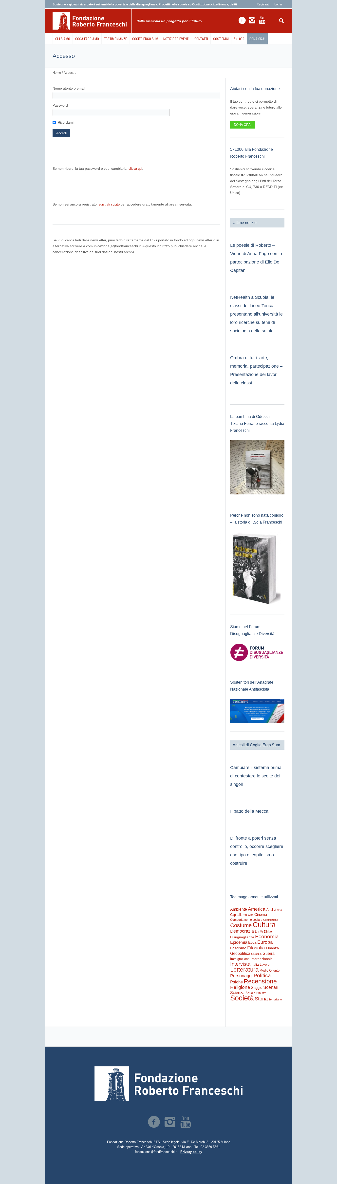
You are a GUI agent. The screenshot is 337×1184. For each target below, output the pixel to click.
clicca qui (135, 168)
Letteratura (244, 969)
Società (242, 998)
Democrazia (242, 931)
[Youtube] (262, 20)
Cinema (260, 914)
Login (278, 4)
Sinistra (261, 993)
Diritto (268, 931)
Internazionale (261, 959)
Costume (241, 925)
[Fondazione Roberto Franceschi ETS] (168, 1083)
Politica (262, 975)
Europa (265, 942)
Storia (261, 998)
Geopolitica (240, 953)
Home (57, 73)
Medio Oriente (270, 970)
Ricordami (66, 122)
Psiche (236, 982)
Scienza (237, 993)
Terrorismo (275, 999)
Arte (279, 909)
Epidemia (238, 942)
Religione (240, 987)
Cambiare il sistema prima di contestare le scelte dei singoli (255, 776)
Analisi (271, 909)
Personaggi (241, 975)
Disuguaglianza (242, 937)
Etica (252, 942)
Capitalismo (238, 915)
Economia (267, 937)
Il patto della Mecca (249, 811)
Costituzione (270, 919)
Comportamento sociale (246, 919)
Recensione (260, 981)
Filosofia (256, 947)
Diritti (259, 931)
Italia (255, 964)
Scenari (270, 987)
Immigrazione (239, 959)
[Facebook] (242, 20)
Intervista (240, 964)
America (256, 909)
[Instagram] (252, 20)
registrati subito (109, 204)
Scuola (250, 993)
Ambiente (238, 909)
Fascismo (238, 948)
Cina (250, 914)
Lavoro (264, 964)
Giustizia (256, 953)
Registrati (263, 4)
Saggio (256, 987)
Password (60, 105)
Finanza (272, 948)
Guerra (268, 953)
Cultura (264, 925)
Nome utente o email (69, 88)
